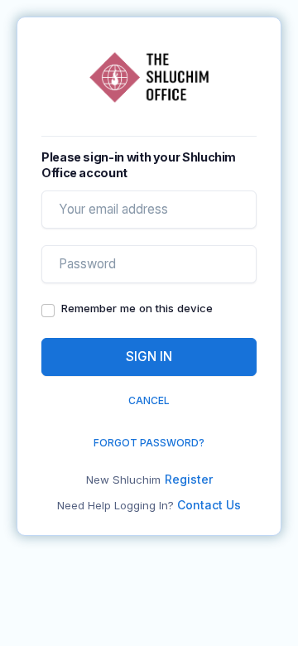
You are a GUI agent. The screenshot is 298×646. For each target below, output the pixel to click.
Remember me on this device (137, 308)
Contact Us (209, 505)
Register (189, 479)
